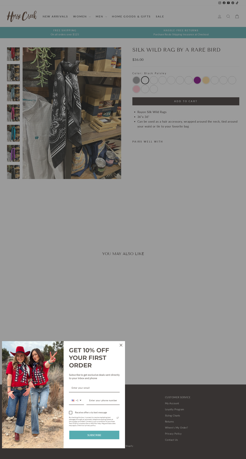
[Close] (121, 345)
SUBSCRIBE (94, 435)
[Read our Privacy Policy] (118, 418)
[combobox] (76, 400)
